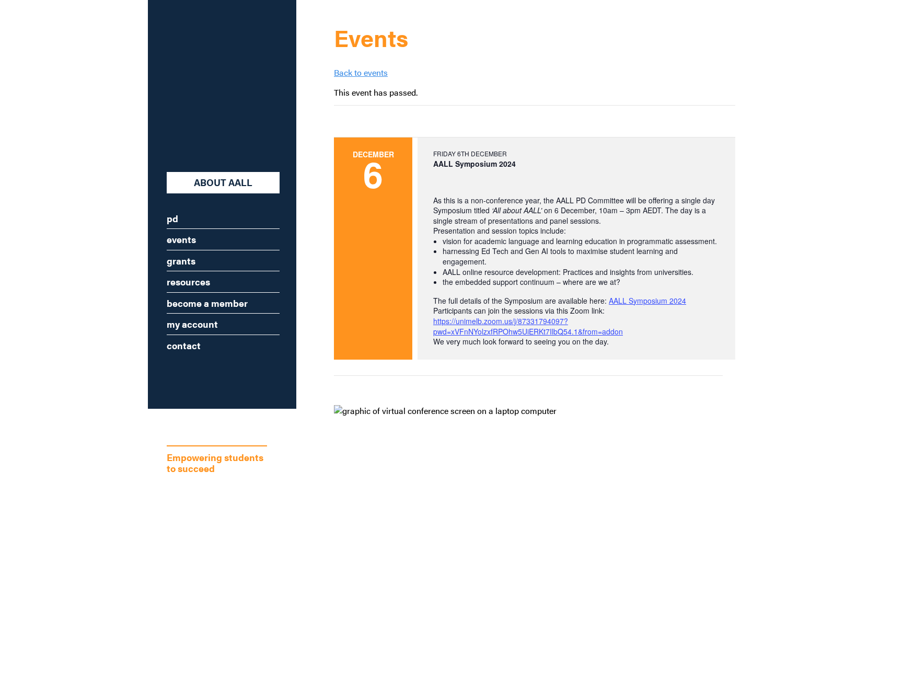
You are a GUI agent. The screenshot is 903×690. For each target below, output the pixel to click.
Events (181, 239)
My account (192, 323)
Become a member (207, 302)
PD (172, 218)
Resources (188, 281)
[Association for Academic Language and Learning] (206, 79)
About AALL (223, 182)
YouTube (254, 375)
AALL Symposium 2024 (647, 300)
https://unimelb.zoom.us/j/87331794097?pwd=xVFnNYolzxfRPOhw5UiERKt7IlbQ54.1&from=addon (528, 326)
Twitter (223, 375)
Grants (181, 260)
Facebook (191, 375)
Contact (184, 345)
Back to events (361, 72)
